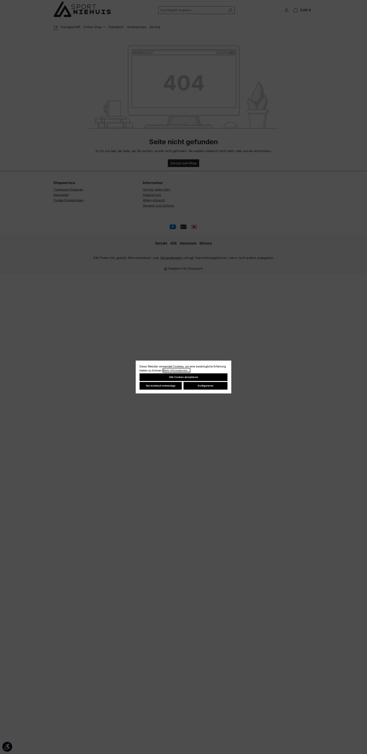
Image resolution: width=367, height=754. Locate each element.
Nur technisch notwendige (160, 385)
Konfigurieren (205, 385)
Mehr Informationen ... (176, 370)
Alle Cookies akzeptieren (183, 377)
